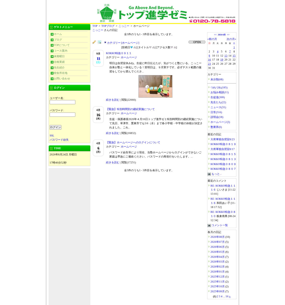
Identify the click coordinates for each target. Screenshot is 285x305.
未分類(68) (217, 79)
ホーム (58, 34)
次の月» (231, 39)
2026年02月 (218, 266)
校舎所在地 (60, 72)
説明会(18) (217, 117)
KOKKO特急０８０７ (223, 168)
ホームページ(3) (220, 122)
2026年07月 (218, 241)
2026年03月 (218, 261)
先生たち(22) (218, 102)
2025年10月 (218, 286)
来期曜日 (59, 56)
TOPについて (62, 45)
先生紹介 (59, 67)
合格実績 (59, 61)
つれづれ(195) (219, 87)
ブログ (58, 39)
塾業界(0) (216, 127)
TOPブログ (108, 25)
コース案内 (60, 50)
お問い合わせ (62, 78)
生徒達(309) (218, 97)
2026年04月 (218, 256)
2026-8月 (222, 34)
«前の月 (212, 39)
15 (234, 55)
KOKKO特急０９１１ (119, 53)
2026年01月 (218, 271)
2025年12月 (218, 276)
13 (225, 55)
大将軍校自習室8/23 (223, 139)
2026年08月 (218, 236)
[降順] (150, 47)
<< (215, 34)
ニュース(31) (218, 107)
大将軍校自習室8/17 (223, 149)
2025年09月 (218, 291)
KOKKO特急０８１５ (223, 154)
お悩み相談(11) (220, 92)
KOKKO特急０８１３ (223, 159)
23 (209, 63)
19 (221, 59)
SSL (52, 135)
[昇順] (134, 47)
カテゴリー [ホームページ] (123, 42)
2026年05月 (218, 251)
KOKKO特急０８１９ (223, 144)
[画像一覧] (100, 42)
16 (209, 59)
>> (228, 34)
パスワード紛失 (59, 139)
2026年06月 (218, 246)
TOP (94, 25)
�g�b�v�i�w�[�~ (80, 10)
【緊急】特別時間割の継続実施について (130, 109)
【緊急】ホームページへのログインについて (133, 142)
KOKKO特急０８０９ (223, 164)
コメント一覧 (220, 225)
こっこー (124, 25)
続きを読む (113, 99)
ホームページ (129, 57)
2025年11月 (218, 281)
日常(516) (216, 112)
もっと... (217, 173)
